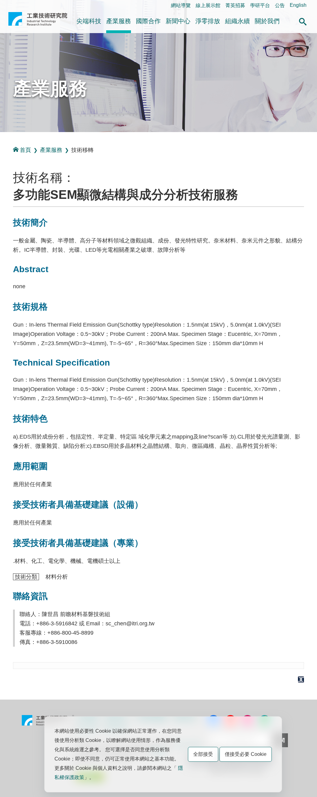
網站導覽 (181, 5)
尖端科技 (88, 21)
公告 (280, 5)
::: (10, 5)
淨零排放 (207, 21)
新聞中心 (178, 21)
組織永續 (237, 21)
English (298, 5)
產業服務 (118, 21)
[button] (303, 21)
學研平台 (260, 5)
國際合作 (148, 21)
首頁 (25, 150)
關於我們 (267, 21)
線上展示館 (208, 5)
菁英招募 (235, 5)
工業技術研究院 (37, 21)
